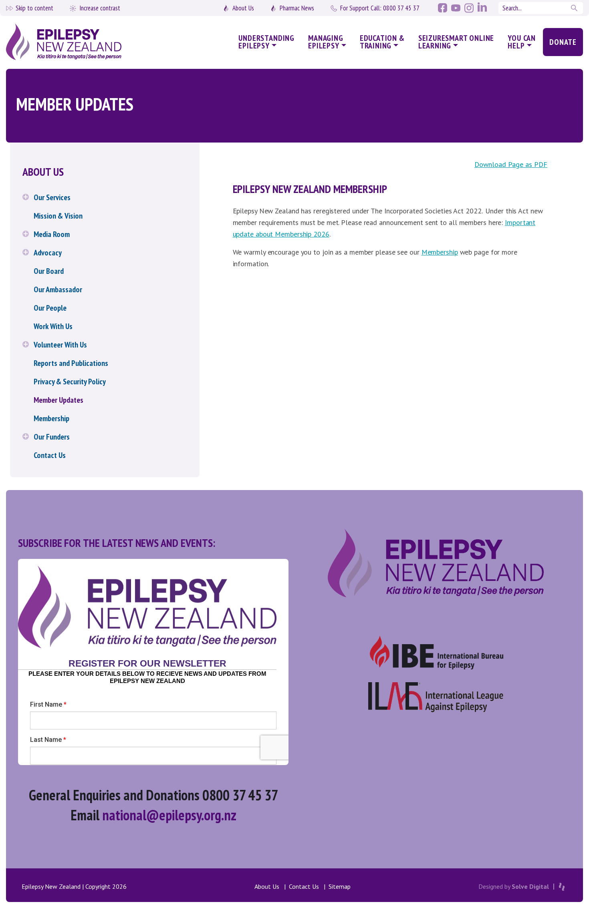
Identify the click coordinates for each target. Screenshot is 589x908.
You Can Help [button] (522, 42)
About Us (243, 8)
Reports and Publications (71, 363)
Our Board (49, 271)
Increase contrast (99, 8)
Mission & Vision (58, 216)
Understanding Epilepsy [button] (266, 42)
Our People (50, 308)
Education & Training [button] (382, 42)
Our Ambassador (58, 289)
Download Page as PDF (510, 164)
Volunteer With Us (60, 344)
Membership (51, 418)
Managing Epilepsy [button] (325, 42)
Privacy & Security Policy (70, 381)
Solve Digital (530, 886)
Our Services (52, 197)
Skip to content (34, 8)
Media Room (52, 234)
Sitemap (340, 886)
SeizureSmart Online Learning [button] (456, 42)
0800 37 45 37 (380, 8)
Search (575, 8)
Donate (563, 42)
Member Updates (58, 400)
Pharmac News (297, 8)
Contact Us (50, 455)
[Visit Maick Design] (561, 886)
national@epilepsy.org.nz (169, 815)
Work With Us (53, 326)
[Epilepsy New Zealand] (74, 42)
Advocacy (48, 252)
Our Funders (52, 437)
